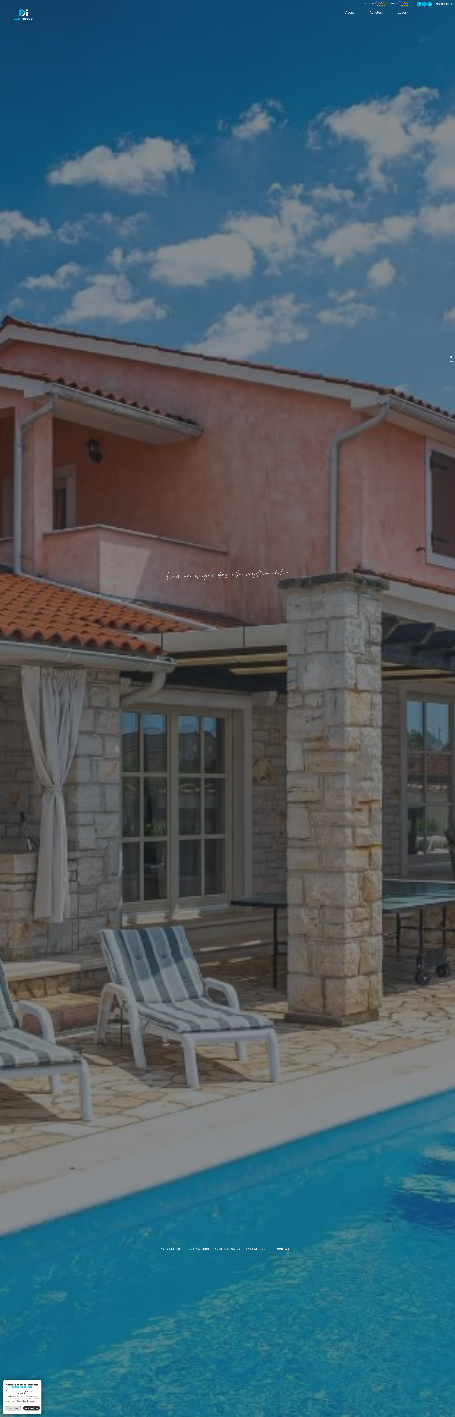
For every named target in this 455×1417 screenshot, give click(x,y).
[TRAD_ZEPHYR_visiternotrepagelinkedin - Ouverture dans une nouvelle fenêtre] (430, 4)
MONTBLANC (370, 3)
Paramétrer (13, 1408)
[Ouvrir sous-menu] (383, 12)
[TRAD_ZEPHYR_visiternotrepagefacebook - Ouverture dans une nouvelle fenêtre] (419, 4)
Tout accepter (31, 1408)
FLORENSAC (393, 3)
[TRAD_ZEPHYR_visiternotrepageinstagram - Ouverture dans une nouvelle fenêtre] (424, 4)
